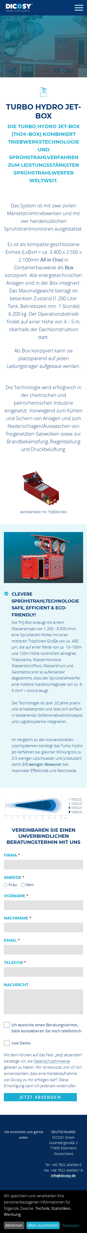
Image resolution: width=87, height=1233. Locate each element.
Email (10, 940)
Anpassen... (72, 1225)
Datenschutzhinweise (52, 1061)
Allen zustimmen (43, 1225)
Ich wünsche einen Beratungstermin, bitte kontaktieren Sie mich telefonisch (46, 1028)
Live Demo (21, 1043)
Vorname (14, 896)
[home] (19, 8)
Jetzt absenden (40, 1097)
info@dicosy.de (63, 1175)
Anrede (12, 877)
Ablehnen (14, 1225)
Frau (13, 884)
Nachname (16, 918)
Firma (10, 855)
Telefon (13, 962)
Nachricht (16, 985)
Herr (30, 884)
